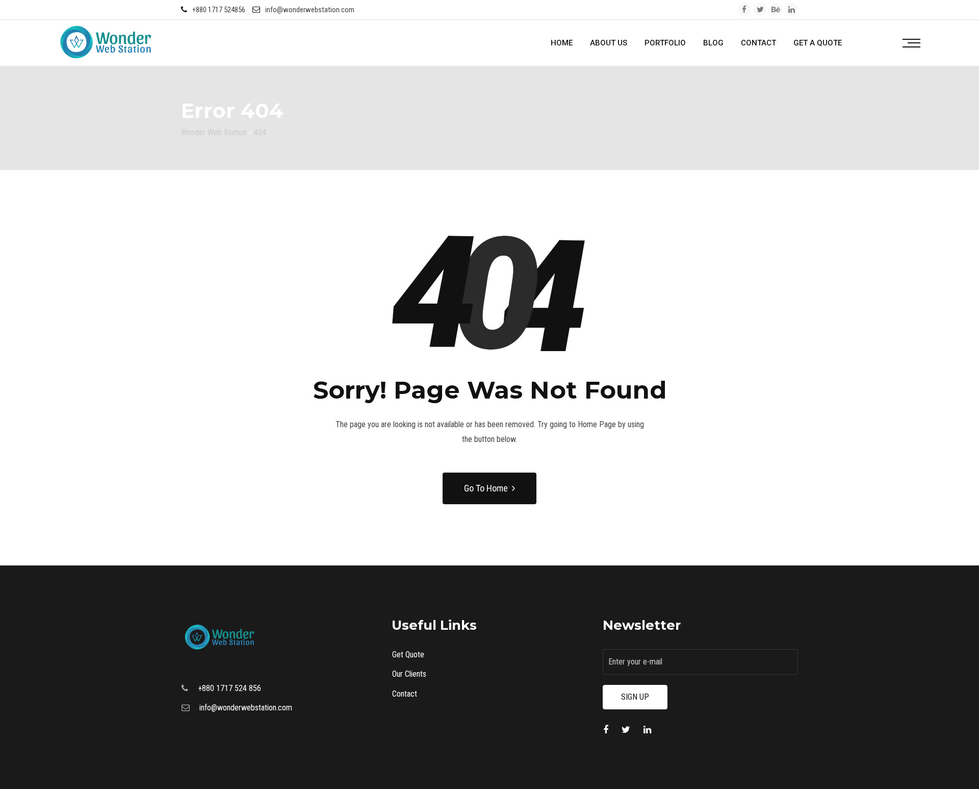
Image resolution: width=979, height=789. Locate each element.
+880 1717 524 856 (229, 688)
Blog (713, 42)
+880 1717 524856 (218, 9)
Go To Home (486, 488)
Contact (758, 42)
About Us (608, 42)
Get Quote (408, 654)
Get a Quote (817, 42)
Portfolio (665, 42)
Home (562, 42)
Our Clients (409, 674)
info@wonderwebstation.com (309, 9)
